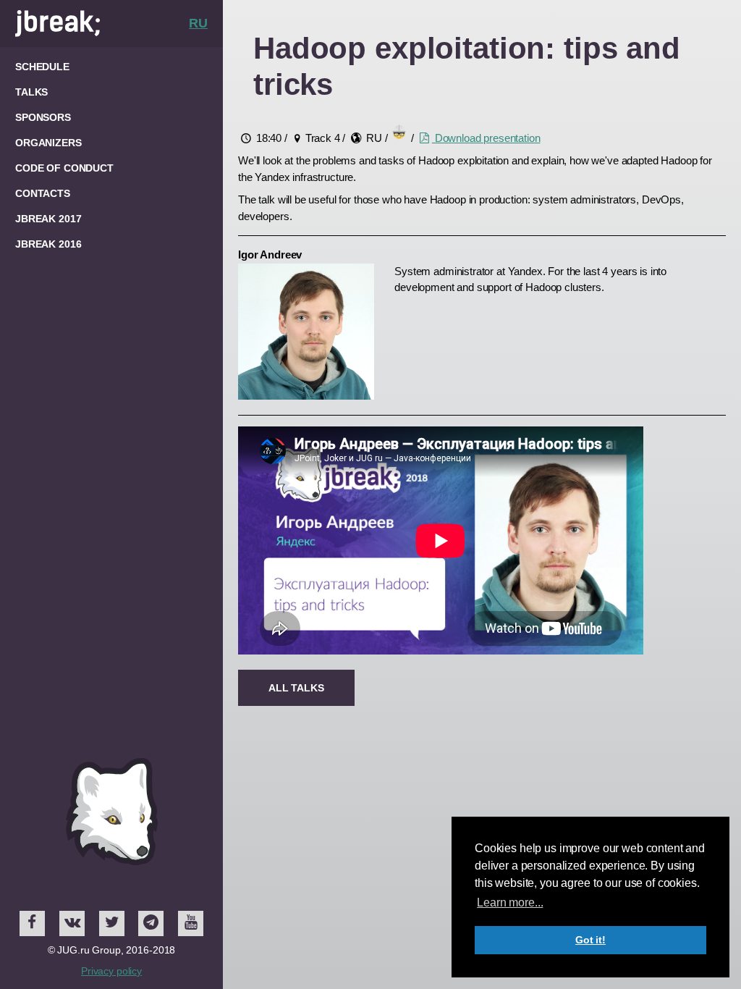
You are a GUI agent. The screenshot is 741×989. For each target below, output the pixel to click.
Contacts (42, 193)
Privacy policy (111, 971)
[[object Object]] (32, 923)
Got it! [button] (590, 940)
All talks (296, 688)
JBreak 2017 (48, 218)
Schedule (42, 66)
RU (198, 23)
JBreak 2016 (48, 244)
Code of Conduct (64, 168)
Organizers (48, 142)
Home (102, 23)
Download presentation (486, 138)
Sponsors (43, 117)
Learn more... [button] (510, 902)
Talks (31, 92)
